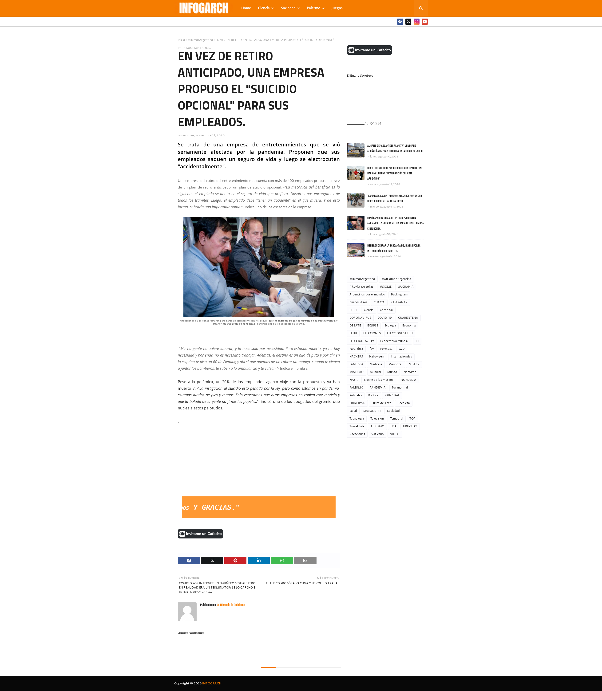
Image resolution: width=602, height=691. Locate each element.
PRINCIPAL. (357, 403)
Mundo (392, 372)
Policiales (355, 395)
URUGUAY (410, 426)
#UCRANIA (406, 287)
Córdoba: (386, 310)
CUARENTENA (408, 318)
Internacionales (401, 357)
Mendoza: (395, 364)
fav (371, 349)
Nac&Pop (410, 372)
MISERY (414, 364)
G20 (402, 349)
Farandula (356, 349)
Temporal (396, 419)
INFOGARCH (211, 683)
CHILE (353, 310)
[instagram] (417, 22)
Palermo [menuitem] (313, 8)
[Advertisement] (213, 461)
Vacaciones (357, 434)
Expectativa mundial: (394, 341)
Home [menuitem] (246, 8)
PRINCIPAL (392, 395)
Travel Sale (356, 426)
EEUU (353, 333)
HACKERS (356, 357)
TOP (412, 419)
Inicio (181, 40)
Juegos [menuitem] (337, 8)
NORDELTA (408, 380)
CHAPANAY (399, 302)
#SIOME (386, 287)
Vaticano (377, 434)
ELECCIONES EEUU (400, 333)
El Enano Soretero (360, 76)
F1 (417, 341)
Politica (373, 395)
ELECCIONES (372, 333)
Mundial (375, 372)
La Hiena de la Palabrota (230, 605)
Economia (409, 326)
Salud (353, 411)
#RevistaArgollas (361, 287)
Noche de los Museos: (379, 380)
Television (377, 419)
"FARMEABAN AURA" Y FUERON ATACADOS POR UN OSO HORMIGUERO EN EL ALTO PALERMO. (394, 198)
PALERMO (356, 388)
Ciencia (368, 310)
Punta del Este (381, 403)
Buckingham (399, 295)
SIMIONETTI (372, 411)
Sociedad (393, 411)
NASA (353, 380)
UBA (394, 426)
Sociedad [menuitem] (288, 8)
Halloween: (376, 357)
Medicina (376, 364)
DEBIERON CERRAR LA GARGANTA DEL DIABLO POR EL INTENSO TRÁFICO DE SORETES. (393, 248)
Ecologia (390, 326)
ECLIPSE (372, 326)
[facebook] (400, 22)
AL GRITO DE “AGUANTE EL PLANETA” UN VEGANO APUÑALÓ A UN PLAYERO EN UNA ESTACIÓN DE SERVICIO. (395, 148)
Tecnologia (356, 419)
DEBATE (355, 326)
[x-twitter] (408, 22)
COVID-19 (384, 318)
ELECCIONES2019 (361, 341)
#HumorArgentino (200, 40)
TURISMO (377, 426)
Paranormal (400, 388)
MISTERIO (356, 372)
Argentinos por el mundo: (367, 295)
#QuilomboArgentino (396, 279)
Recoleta (404, 403)
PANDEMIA (378, 388)
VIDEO (395, 434)
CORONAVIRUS (360, 318)
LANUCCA (356, 364)
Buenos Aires (358, 302)
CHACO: (379, 302)
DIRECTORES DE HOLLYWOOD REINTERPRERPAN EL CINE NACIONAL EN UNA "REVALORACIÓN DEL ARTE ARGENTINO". (395, 173)
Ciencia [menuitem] (264, 8)
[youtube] (425, 22)
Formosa (386, 349)
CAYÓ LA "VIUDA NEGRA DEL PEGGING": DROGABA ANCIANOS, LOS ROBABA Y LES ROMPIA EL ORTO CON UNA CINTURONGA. (395, 223)
